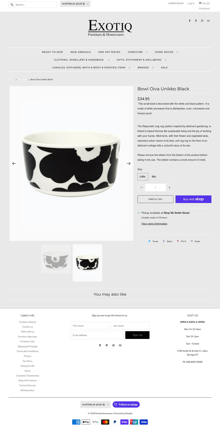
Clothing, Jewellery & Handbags (80, 59)
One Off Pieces (109, 52)
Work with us (27, 331)
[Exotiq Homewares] (110, 30)
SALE (164, 67)
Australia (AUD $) (73, 3)
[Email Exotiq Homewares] (208, 21)
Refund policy (27, 390)
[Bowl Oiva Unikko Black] (71, 163)
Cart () (205, 3)
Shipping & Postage (27, 346)
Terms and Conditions (27, 351)
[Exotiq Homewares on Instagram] (202, 21)
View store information (154, 223)
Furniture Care (27, 341)
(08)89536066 (176, 3)
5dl (154, 176)
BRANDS (144, 67)
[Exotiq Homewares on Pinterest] (196, 21)
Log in (191, 3)
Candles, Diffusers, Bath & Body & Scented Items (89, 67)
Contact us (27, 326)
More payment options (193, 208)
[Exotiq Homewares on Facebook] (190, 21)
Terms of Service (27, 385)
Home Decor (165, 52)
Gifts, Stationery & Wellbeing (140, 59)
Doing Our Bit (27, 365)
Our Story (27, 361)
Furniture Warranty (27, 336)
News (27, 370)
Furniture (136, 52)
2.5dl (142, 176)
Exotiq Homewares (104, 413)
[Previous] (14, 163)
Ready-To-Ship (52, 52)
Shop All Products (28, 380)
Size (140, 169)
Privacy (27, 356)
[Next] (128, 163)
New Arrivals (80, 52)
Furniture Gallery (27, 322)
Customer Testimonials (27, 375)
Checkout (204, 8)
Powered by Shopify (123, 413)
